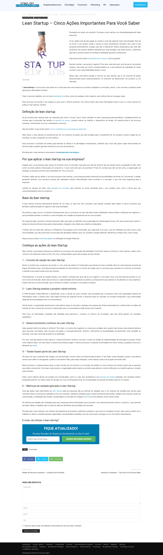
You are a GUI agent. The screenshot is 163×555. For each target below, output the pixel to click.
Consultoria (49, 544)
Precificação (96, 547)
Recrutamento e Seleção (110, 547)
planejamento (58, 96)
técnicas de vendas (107, 377)
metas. (34, 345)
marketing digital (45, 238)
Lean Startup (33, 449)
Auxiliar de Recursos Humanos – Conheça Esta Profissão (43, 473)
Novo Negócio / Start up (50, 14)
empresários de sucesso (97, 58)
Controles (69, 544)
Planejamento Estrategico (56, 547)
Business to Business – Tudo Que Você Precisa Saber (121, 473)
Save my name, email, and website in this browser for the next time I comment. (53, 526)
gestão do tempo (63, 120)
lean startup (57, 391)
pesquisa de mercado (60, 188)
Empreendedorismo (34, 14)
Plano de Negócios (72, 547)
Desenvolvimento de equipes (84, 544)
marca (86, 397)
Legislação (113, 544)
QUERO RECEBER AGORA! (78, 439)
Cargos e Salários (38, 544)
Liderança (122, 544)
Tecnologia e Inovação (127, 547)
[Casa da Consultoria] (27, 4)
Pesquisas (42, 547)
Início (24, 14)
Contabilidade (59, 544)
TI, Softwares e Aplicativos (30, 549)
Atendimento (26, 544)
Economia (98, 544)
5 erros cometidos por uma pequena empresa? (68, 129)
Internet (105, 544)
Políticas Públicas (85, 547)
